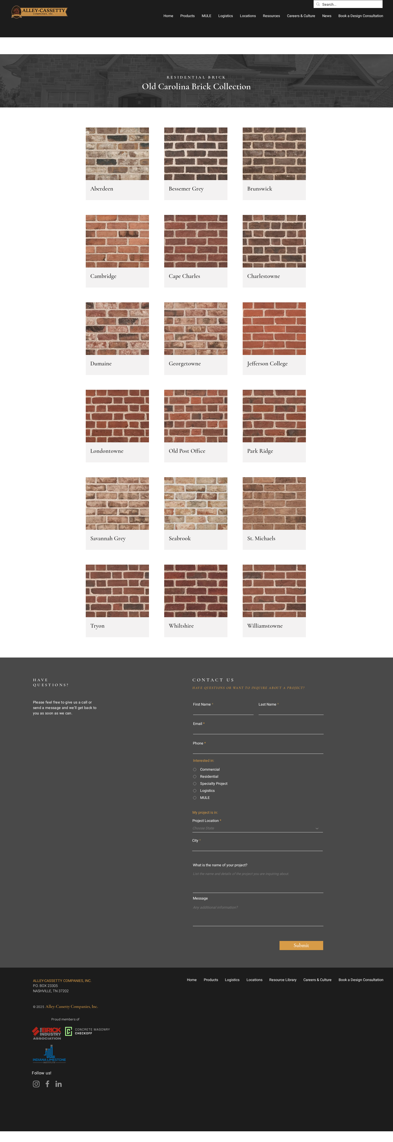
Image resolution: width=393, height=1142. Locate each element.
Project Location (205, 821)
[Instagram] (36, 1083)
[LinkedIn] (58, 1083)
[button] (187, 16)
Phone (198, 743)
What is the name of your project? (220, 865)
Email (197, 724)
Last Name (267, 704)
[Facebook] (47, 1083)
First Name (202, 704)
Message (200, 898)
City (195, 840)
